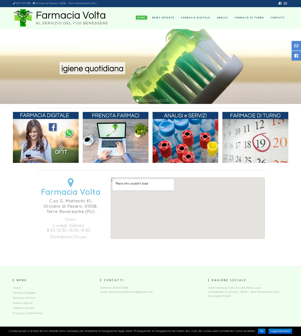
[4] (144, 101)
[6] (150, 101)
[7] (153, 101)
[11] (167, 101)
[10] (163, 101)
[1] (134, 101)
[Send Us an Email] (285, 3)
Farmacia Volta (71, 15)
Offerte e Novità (23, 308)
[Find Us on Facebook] (280, 3)
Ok (261, 331)
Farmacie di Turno (24, 297)
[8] (157, 101)
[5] (147, 101)
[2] (137, 101)
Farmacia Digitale (24, 292)
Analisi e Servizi (23, 302)
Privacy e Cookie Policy (28, 313)
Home (17, 287)
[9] (160, 101)
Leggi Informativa (280, 331)
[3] (140, 101)
